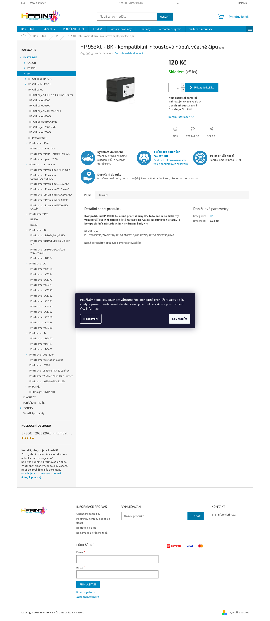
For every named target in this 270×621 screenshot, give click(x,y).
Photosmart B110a (41, 258)
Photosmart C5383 (41, 296)
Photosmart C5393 (41, 312)
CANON (31, 63)
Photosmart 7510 (39, 365)
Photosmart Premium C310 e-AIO (49, 189)
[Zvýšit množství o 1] (183, 85)
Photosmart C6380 (41, 328)
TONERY (28, 408)
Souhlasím (179, 319)
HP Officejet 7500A (40, 132)
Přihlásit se (88, 584)
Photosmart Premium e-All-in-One (50, 170)
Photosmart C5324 (41, 274)
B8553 (34, 225)
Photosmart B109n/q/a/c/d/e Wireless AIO (47, 251)
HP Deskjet (34, 387)
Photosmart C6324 (41, 323)
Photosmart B (37, 230)
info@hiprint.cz (227, 515)
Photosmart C (37, 264)
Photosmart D (37, 333)
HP (29, 74)
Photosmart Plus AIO (42, 149)
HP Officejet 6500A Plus (43, 122)
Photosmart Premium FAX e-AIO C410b (49, 207)
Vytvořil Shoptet (239, 613)
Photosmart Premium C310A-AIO (49, 184)
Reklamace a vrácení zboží (92, 533)
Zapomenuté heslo (87, 597)
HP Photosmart (37, 138)
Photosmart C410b (41, 269)
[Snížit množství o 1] (183, 89)
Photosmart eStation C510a (46, 360)
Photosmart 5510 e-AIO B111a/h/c (49, 371)
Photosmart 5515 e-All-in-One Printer (51, 376)
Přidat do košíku (204, 87)
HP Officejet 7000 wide (42, 127)
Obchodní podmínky (131, 3)
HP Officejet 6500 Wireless (45, 111)
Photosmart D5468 (41, 349)
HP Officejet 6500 (39, 106)
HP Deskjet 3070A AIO (42, 392)
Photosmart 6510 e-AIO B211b (47, 382)
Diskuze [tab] (104, 195)
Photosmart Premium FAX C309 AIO (51, 195)
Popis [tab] (87, 195)
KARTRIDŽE (30, 58)
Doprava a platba (86, 528)
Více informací (89, 308)
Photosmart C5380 (41, 290)
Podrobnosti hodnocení (129, 53)
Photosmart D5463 (41, 344)
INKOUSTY (29, 397)
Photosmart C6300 (41, 317)
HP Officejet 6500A (40, 116)
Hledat (165, 16)
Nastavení (90, 319)
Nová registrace (86, 592)
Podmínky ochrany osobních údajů (93, 521)
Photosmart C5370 (41, 280)
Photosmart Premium (42, 165)
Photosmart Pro (38, 214)
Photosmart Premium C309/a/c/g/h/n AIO (43, 177)
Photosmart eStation (41, 355)
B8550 (34, 220)
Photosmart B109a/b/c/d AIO (47, 235)
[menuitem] (28, 29)
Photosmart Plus (39, 143)
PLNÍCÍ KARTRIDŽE (34, 403)
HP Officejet (35, 90)
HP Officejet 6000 (39, 100)
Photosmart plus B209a (44, 159)
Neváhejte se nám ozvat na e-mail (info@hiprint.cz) (41, 475)
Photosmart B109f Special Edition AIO (50, 242)
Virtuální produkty (33, 413)
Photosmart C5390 (41, 307)
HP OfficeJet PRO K (40, 79)
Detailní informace (179, 117)
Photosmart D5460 (41, 339)
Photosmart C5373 (41, 285)
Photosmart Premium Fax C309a (49, 200)
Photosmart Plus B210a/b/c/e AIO (50, 154)
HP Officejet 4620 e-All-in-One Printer (51, 95)
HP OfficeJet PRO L (39, 84)
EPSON (31, 68)
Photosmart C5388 (41, 301)
